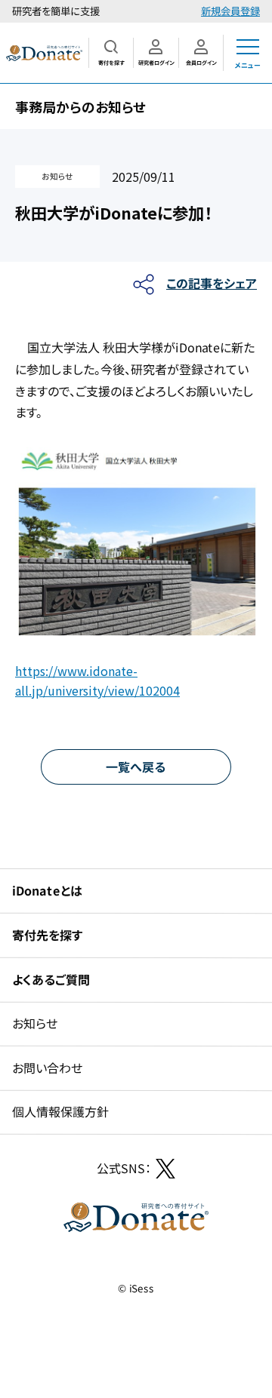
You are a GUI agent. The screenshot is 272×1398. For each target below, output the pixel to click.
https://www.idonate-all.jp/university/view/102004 (97, 680)
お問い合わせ (47, 1067)
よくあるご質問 (51, 978)
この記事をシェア (211, 283)
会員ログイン (201, 62)
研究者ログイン (156, 62)
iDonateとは (47, 890)
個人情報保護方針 (60, 1111)
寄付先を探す (47, 935)
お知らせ (34, 1023)
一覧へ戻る (135, 766)
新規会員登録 (230, 11)
